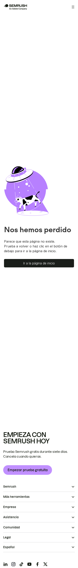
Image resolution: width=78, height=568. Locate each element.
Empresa (9, 507)
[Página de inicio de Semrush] (15, 7)
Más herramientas (16, 496)
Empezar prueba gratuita (28, 470)
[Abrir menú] (73, 7)
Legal (7, 537)
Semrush (9, 486)
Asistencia (11, 517)
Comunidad (11, 527)
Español (9, 547)
